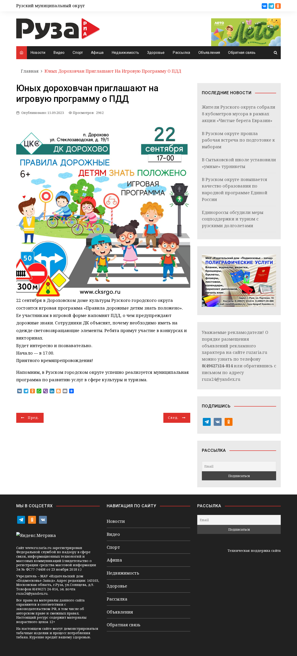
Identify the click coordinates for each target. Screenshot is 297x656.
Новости (37, 52)
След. (173, 417)
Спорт (78, 52)
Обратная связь (241, 52)
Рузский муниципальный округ (50, 5)
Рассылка (181, 52)
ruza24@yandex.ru (221, 379)
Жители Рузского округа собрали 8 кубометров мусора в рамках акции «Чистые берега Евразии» (238, 113)
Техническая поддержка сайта (254, 550)
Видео (59, 52)
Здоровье (156, 52)
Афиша (97, 52)
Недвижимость (125, 52)
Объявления (209, 52)
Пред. (33, 417)
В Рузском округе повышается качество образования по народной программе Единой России (234, 189)
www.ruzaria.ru (38, 548)
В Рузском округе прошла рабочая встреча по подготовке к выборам (238, 140)
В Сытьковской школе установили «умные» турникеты (239, 163)
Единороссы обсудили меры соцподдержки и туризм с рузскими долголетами (233, 219)
